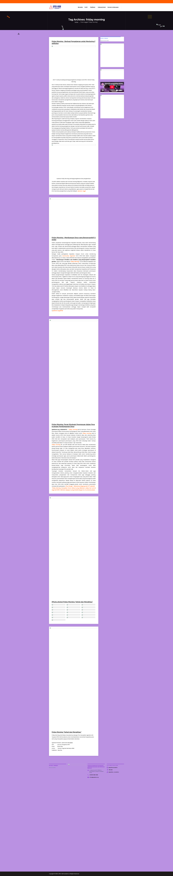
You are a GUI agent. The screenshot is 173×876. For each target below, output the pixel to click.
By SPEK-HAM (67, 19)
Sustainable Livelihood (70, 234)
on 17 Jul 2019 (58, 19)
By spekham (68, 232)
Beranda (80, 7)
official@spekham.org (94, 777)
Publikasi (92, 7)
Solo (64, 234)
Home (76, 22)
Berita (61, 234)
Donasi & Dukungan (113, 7)
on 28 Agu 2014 (59, 732)
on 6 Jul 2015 (58, 425)
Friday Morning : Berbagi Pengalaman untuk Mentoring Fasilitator (73, 42)
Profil (86, 7)
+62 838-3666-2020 (93, 774)
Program (75, 19)
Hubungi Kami (102, 7)
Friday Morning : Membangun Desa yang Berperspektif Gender (74, 239)
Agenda (57, 234)
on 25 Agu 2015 (59, 232)
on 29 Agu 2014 (59, 602)
